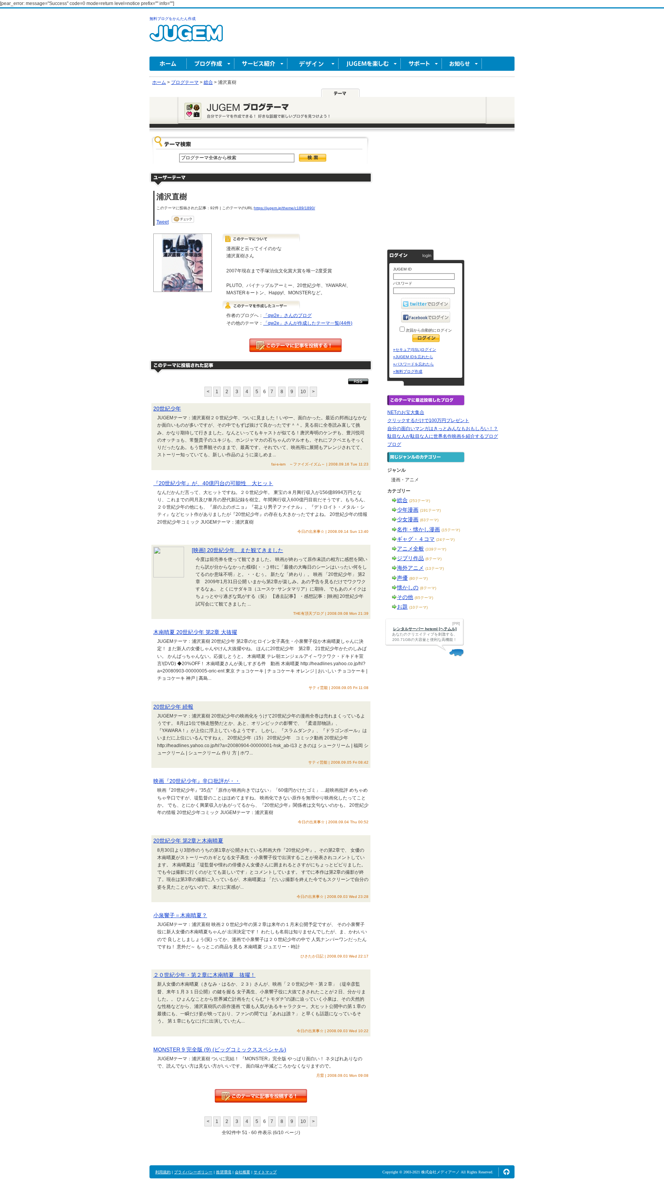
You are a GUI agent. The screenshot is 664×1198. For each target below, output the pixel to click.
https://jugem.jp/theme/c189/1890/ (284, 208)
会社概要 (242, 1172)
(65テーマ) (424, 598)
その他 (405, 597)
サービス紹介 (260, 64)
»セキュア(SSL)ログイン (414, 349)
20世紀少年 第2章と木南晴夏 (188, 841)
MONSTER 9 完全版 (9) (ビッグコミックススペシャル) (219, 1049)
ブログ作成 (210, 64)
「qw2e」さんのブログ (287, 315)
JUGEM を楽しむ (370, 64)
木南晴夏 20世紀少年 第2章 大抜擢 (195, 632)
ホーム (168, 64)
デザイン (313, 64)
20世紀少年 (167, 408)
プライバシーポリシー (193, 1172)
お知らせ (462, 64)
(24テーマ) (445, 539)
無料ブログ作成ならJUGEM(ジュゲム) (186, 37)
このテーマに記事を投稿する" (261, 1096)
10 (303, 391)
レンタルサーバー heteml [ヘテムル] (424, 629)
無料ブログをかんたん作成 (172, 19)
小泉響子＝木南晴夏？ (180, 915)
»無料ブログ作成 (407, 371)
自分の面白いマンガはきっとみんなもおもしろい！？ (442, 428)
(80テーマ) (418, 578)
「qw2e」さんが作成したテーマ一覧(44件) (307, 323)
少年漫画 (407, 510)
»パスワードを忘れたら (413, 364)
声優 (402, 578)
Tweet (162, 222)
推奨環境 (223, 1172)
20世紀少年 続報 (173, 707)
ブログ (394, 444)
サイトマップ (265, 1172)
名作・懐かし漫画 (418, 529)
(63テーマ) (429, 520)
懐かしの (407, 587)
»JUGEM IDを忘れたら (413, 357)
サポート (421, 64)
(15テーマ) (451, 530)
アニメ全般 (410, 549)
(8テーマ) (428, 588)
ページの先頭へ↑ (506, 1171)
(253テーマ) (419, 501)
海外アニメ (410, 568)
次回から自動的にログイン (428, 330)
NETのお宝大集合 (405, 412)
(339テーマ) (435, 549)
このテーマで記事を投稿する (295, 345)
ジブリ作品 (410, 558)
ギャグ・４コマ (416, 539)
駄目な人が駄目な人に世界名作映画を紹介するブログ (442, 436)
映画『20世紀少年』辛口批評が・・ (196, 781)
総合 (402, 500)
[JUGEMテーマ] (340, 92)
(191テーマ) (430, 510)
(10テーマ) (418, 607)
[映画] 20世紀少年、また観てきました (237, 550)
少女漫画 (407, 519)
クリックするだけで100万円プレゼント (428, 420)
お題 (402, 607)
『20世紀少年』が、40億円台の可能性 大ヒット (213, 483)
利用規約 (163, 1172)
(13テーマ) (434, 568)
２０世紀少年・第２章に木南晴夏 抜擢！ (204, 975)
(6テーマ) (433, 559)
